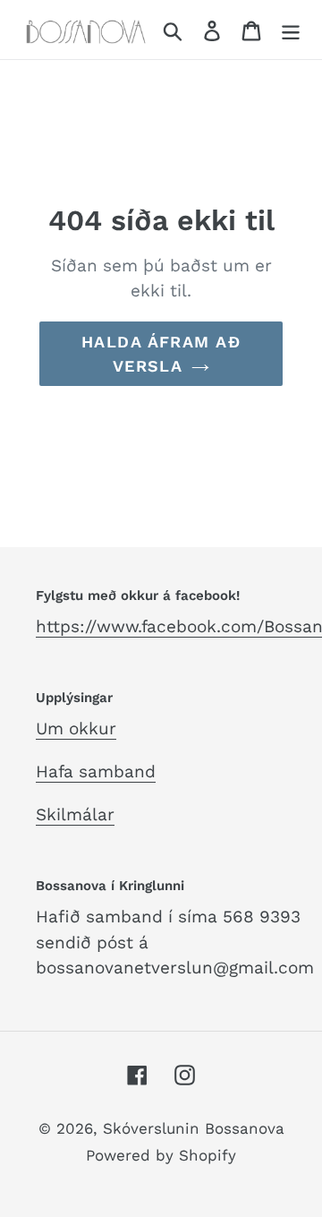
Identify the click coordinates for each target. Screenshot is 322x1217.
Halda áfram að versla (161, 353)
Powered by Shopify (161, 1155)
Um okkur (76, 728)
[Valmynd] (290, 29)
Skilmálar (75, 814)
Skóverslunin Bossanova (193, 1128)
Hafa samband (96, 771)
